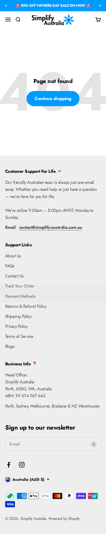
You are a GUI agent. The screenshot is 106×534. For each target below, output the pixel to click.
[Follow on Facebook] (8, 464)
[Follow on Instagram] (21, 464)
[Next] (100, 6)
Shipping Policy (18, 316)
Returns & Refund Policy (25, 306)
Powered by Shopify (64, 518)
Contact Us (14, 276)
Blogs (9, 346)
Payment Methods (20, 296)
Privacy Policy (16, 326)
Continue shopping (53, 98)
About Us (13, 256)
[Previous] (6, 6)
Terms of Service (19, 336)
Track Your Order (19, 286)
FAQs (9, 266)
